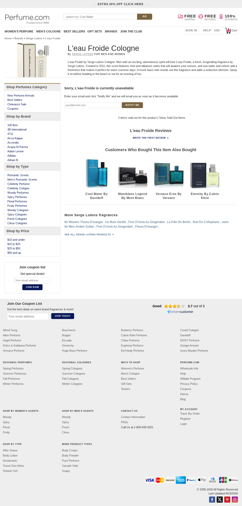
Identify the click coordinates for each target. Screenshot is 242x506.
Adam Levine (15, 151)
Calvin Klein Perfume (134, 335)
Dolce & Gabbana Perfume (19, 345)
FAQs (124, 422)
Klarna (184, 394)
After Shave (10, 450)
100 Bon (12, 125)
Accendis (13, 142)
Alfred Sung (10, 330)
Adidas (11, 155)
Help (207, 30)
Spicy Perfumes (17, 197)
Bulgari (66, 335)
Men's (48, 31)
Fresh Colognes (17, 218)
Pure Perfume (70, 460)
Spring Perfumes (13, 368)
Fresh (65, 427)
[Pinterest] (227, 499)
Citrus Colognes (17, 223)
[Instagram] (235, 499)
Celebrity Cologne (18, 188)
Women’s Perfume (132, 368)
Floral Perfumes (17, 201)
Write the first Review (149, 138)
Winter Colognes (72, 383)
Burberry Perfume (132, 330)
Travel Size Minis (13, 465)
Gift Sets (94, 31)
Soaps (66, 470)
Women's (19, 31)
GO (145, 16)
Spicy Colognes (17, 214)
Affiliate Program (190, 378)
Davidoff (185, 335)
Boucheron (68, 330)
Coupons (13, 108)
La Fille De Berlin (178, 222)
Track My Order (190, 413)
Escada (66, 340)
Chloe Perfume (130, 340)
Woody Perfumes (18, 192)
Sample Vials (70, 465)
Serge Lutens (82, 54)
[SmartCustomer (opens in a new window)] (180, 312)
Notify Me (132, 105)
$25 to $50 (13, 248)
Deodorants (10, 460)
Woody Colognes (18, 210)
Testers (125, 388)
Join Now (32, 287)
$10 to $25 (13, 244)
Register (185, 418)
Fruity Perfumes (17, 205)
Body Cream (70, 450)
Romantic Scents (18, 175)
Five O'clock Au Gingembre (146, 222)
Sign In (191, 30)
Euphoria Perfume (132, 345)
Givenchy (68, 345)
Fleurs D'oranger (91, 222)
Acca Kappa (14, 138)
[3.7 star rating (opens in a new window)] (174, 306)
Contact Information (133, 417)
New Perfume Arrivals (20, 95)
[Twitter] (220, 499)
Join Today (63, 316)
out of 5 (196, 306)
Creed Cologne (189, 330)
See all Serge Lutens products (87, 234)
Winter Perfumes (13, 383)
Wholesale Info (189, 368)
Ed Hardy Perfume (132, 350)
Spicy (6, 422)
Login (183, 423)
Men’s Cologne (130, 373)
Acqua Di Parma (17, 146)
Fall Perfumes (11, 378)
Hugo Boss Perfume (74, 350)
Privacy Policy (189, 383)
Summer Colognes (73, 373)
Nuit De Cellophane (206, 222)
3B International (16, 129)
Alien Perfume (11, 335)
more (225, 222)
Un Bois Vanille (115, 222)
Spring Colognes (72, 368)
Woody (7, 417)
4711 (10, 133)
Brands (111, 31)
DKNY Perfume (189, 340)
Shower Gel (10, 470)
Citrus (65, 432)
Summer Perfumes (14, 373)
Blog (183, 399)
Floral (6, 427)
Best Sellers (74, 31)
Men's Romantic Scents (22, 179)
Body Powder (70, 455)
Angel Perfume (12, 340)
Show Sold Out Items (172, 117)
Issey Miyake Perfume (194, 350)
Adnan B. (13, 160)
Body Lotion (10, 455)
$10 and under (16, 239)
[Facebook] (212, 499)
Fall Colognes (70, 378)
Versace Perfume (13, 350)
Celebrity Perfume (18, 183)
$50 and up (14, 252)
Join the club (131, 31)
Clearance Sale (16, 104)
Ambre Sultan (85, 226)
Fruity (6, 432)
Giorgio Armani (189, 345)
